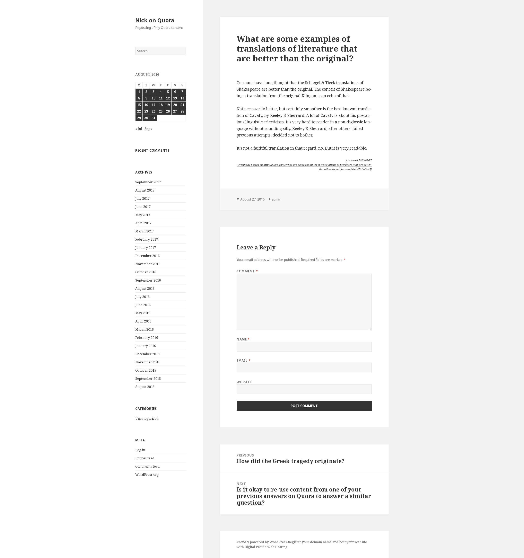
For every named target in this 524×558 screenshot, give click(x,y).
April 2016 (143, 321)
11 (161, 98)
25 (161, 111)
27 (175, 111)
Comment (247, 271)
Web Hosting (277, 547)
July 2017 (142, 198)
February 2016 (146, 337)
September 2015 (148, 378)
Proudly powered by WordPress (262, 542)
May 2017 (142, 215)
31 (153, 118)
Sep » (149, 128)
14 (182, 98)
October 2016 (145, 272)
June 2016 (143, 305)
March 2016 (144, 329)
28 (182, 111)
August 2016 (145, 288)
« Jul (138, 128)
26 (168, 111)
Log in (140, 450)
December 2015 (147, 354)
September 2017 (148, 182)
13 (175, 98)
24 (153, 111)
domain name (321, 542)
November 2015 (147, 362)
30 (146, 118)
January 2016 (145, 346)
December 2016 (147, 256)
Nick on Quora (154, 20)
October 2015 (145, 370)
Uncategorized (146, 418)
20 (175, 105)
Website (244, 382)
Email (243, 360)
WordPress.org (147, 474)
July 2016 (142, 296)
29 (139, 118)
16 (146, 105)
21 (182, 105)
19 (168, 105)
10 (153, 98)
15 (139, 105)
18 (161, 105)
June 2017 (143, 206)
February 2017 (146, 239)
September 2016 (148, 280)
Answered (359, 160)
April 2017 (143, 223)
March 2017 (144, 231)
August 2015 (145, 386)
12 (168, 98)
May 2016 (142, 313)
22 (139, 111)
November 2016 (147, 264)
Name (243, 339)
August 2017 (145, 190)
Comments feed (147, 466)
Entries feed (144, 458)
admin (276, 199)
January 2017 (145, 247)
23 (146, 111)
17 (153, 105)
